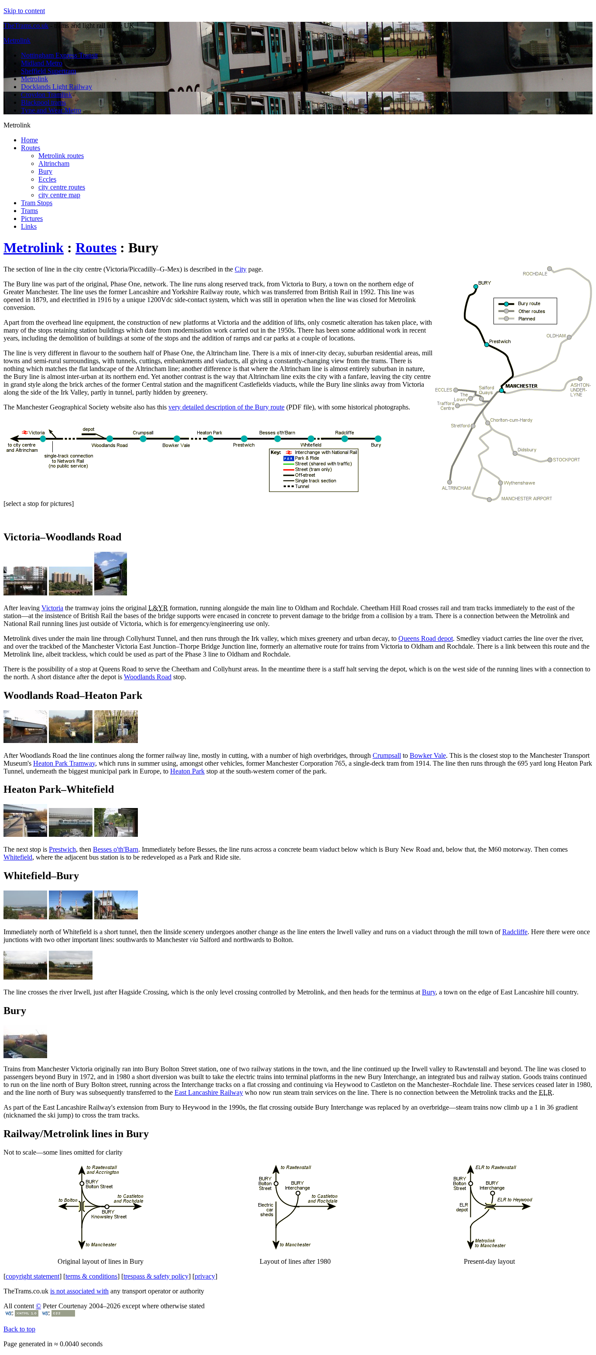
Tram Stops (36, 202)
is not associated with (79, 1291)
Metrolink (17, 40)
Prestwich (62, 849)
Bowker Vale (428, 755)
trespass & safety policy (155, 1276)
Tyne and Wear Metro (51, 110)
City (241, 269)
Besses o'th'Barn (115, 849)
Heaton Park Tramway (64, 763)
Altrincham (53, 163)
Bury (45, 171)
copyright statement (32, 1276)
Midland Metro (41, 63)
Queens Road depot (425, 638)
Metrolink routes (61, 155)
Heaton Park (187, 771)
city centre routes (61, 187)
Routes (30, 147)
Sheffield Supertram (48, 71)
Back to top (19, 1329)
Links (29, 226)
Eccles (47, 179)
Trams (29, 210)
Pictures (32, 218)
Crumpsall (387, 755)
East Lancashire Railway (209, 1092)
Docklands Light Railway (56, 86)
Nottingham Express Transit (59, 55)
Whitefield (17, 857)
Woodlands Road (147, 677)
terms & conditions (91, 1276)
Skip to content (24, 10)
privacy (205, 1276)
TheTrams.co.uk (25, 25)
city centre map (59, 195)
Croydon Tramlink (46, 94)
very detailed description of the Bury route (226, 407)
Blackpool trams (43, 102)
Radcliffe (514, 931)
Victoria (52, 608)
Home (29, 140)
